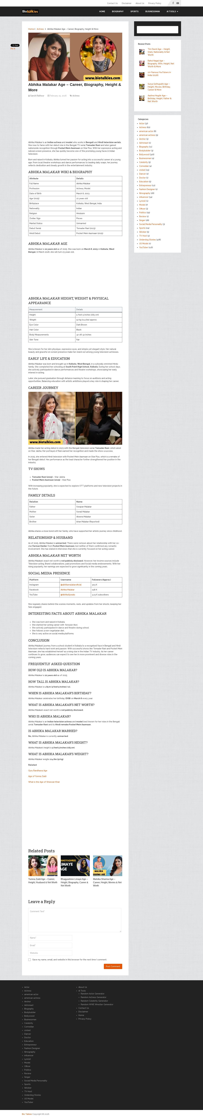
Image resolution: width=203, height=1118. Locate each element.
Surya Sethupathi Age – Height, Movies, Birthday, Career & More (159, 87)
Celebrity (143, 162)
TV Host (143, 236)
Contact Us (112, 3)
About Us (140, 3)
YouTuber (143, 247)
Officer (142, 209)
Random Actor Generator (92, 994)
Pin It (13, 49)
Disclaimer (126, 3)
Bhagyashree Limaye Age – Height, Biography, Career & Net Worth (74, 882)
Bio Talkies (27, 1114)
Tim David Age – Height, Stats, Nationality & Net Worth (159, 52)
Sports (134, 11)
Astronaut (143, 143)
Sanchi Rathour (37, 96)
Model (142, 205)
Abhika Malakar (67, 590)
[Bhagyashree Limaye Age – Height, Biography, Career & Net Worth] (75, 865)
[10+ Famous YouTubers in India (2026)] (142, 75)
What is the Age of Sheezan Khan (44, 782)
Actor (141, 123)
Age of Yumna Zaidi (37, 776)
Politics (142, 212)
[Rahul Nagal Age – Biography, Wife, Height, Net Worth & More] (142, 63)
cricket (142, 170)
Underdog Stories (147, 240)
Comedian (144, 166)
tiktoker (142, 232)
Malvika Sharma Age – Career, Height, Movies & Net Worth (107, 882)
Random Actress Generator (93, 997)
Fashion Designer (147, 189)
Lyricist (142, 201)
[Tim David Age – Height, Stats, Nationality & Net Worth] (142, 52)
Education (143, 181)
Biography (118, 11)
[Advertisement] (75, 120)
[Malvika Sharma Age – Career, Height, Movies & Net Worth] (107, 865)
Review (142, 216)
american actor (146, 131)
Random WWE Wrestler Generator (97, 1004)
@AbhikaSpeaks (68, 595)
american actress (147, 135)
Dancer (142, 174)
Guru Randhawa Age (37, 770)
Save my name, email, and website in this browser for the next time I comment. (69, 960)
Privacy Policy (154, 3)
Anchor (142, 139)
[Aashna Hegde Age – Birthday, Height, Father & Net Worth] (142, 98)
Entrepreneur (145, 185)
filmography (144, 193)
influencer (143, 197)
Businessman (152, 11)
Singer (142, 220)
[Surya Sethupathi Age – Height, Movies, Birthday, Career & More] (142, 87)
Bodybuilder (145, 151)
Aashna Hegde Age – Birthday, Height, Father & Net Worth (159, 98)
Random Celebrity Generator (94, 1001)
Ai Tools (171, 11)
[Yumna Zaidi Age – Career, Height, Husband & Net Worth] (42, 865)
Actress (76, 96)
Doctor (142, 178)
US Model (143, 243)
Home (102, 11)
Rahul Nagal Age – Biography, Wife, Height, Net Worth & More (161, 64)
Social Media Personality (150, 224)
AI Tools (82, 991)
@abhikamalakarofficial (71, 585)
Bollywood (144, 154)
